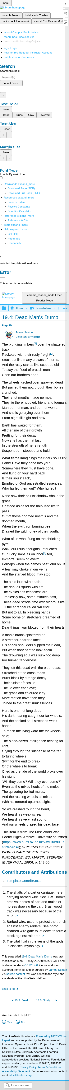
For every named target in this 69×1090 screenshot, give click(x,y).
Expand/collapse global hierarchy (6, 308)
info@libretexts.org (20, 1075)
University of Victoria (28, 336)
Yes (9, 1022)
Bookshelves (43, 308)
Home (19, 308)
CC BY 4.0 (31, 965)
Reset (6, 109)
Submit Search (11, 83)
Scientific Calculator (19, 211)
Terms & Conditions (49, 1067)
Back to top (9, 988)
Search (7, 1085)
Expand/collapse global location (65, 307)
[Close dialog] (2, 277)
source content (15, 974)
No (22, 1022)
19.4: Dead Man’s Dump (36, 956)
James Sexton (24, 332)
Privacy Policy (28, 1067)
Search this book (10, 70)
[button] (14, 238)
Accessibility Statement (16, 1071)
